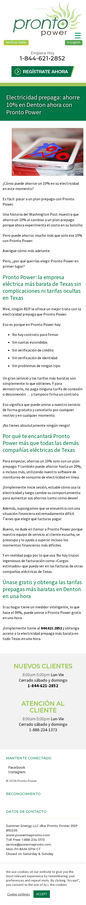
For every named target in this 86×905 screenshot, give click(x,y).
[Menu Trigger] (77, 35)
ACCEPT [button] (41, 894)
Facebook (16, 767)
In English (73, 42)
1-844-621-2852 (42, 58)
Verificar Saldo (16, 42)
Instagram (16, 772)
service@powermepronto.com (28, 844)
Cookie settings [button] (18, 894)
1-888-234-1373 (43, 729)
